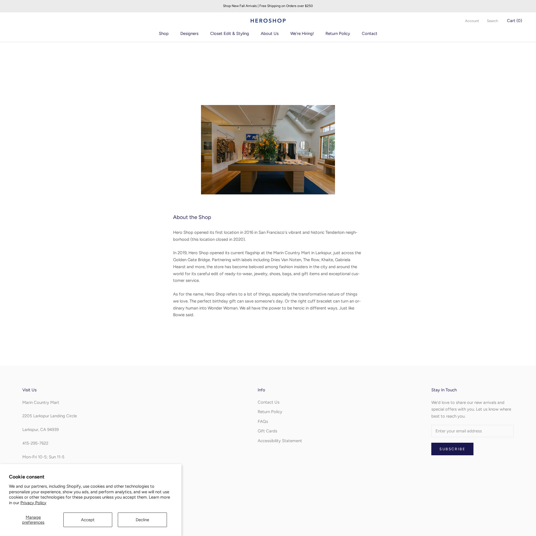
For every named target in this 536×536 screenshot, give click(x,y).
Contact (369, 33)
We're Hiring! (302, 33)
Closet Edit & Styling (229, 33)
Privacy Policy (33, 502)
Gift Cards (267, 430)
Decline (142, 519)
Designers (189, 33)
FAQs (263, 421)
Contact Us (268, 402)
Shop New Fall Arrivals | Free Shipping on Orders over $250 (268, 6)
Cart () (514, 20)
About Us (270, 33)
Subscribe (452, 449)
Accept (88, 519)
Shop (164, 33)
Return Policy (338, 33)
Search (492, 21)
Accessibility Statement (280, 440)
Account (472, 21)
